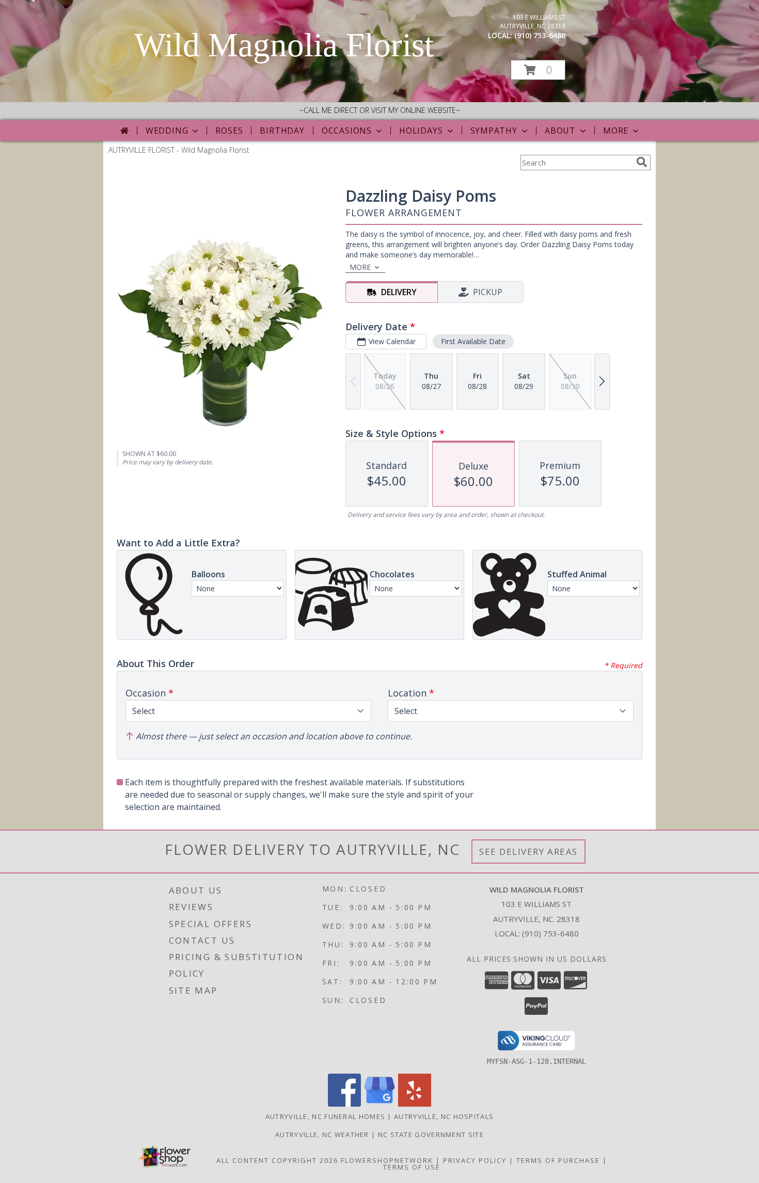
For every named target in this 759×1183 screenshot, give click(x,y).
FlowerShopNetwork (387, 1160)
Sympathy (493, 130)
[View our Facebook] (344, 1104)
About (560, 130)
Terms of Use (411, 1167)
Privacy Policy (475, 1160)
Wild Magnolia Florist (284, 44)
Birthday (282, 130)
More (615, 130)
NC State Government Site (431, 1134)
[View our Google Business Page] (379, 1104)
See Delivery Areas (528, 851)
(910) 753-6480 (539, 35)
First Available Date (473, 341)
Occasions (347, 130)
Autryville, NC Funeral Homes (325, 1116)
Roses (229, 130)
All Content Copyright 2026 (277, 1160)
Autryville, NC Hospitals (444, 1116)
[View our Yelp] (414, 1104)
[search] (642, 162)
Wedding (167, 130)
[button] (538, 70)
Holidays (420, 130)
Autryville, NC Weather (322, 1134)
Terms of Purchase (558, 1160)
